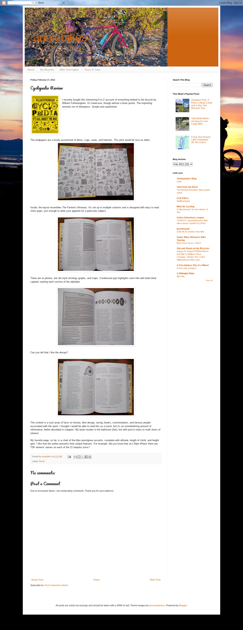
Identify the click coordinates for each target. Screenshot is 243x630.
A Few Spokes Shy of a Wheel (193, 265)
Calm (179, 181)
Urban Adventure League (190, 217)
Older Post (155, 579)
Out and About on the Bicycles (193, 248)
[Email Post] (69, 456)
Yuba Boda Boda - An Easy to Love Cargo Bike (200, 121)
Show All (209, 280)
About (30, 69)
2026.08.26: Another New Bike (190, 232)
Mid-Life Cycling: (186, 206)
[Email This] (75, 457)
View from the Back (187, 187)
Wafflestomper (183, 201)
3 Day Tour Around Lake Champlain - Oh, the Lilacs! (200, 140)
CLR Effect (183, 198)
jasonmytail (183, 228)
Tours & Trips (92, 69)
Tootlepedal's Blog (186, 178)
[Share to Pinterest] (90, 457)
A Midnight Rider (186, 273)
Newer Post (37, 579)
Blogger (183, 605)
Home (96, 579)
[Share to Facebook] (86, 457)
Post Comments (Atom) (56, 585)
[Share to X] (82, 457)
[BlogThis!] (79, 457)
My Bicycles (47, 69)
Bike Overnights (69, 69)
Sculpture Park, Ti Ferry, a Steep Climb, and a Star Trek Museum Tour (202, 104)
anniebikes (60, 37)
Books (42, 461)
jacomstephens (157, 605)
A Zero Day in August (186, 268)
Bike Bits (181, 276)
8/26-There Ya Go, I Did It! (189, 243)
